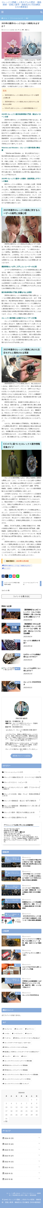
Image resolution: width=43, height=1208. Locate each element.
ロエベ (25, 1056)
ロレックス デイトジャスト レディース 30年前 (17, 1079)
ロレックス (6, 568)
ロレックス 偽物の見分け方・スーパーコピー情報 (22, 777)
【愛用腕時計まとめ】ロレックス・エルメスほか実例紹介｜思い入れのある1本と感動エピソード (32, 613)
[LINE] (17, 576)
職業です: (9, 723)
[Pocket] (14, 576)
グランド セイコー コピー (13, 834)
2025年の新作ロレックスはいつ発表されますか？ (17, 565)
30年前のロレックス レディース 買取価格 (16, 1070)
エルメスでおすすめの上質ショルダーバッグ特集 (31, 968)
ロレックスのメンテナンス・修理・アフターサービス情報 (21, 788)
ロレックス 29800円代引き (32, 683)
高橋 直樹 (14, 29)
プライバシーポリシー (28, 1193)
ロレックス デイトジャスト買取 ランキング (16, 1083)
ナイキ (17, 1056)
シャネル (6, 1033)
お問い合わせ (16, 1193)
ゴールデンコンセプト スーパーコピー (17, 835)
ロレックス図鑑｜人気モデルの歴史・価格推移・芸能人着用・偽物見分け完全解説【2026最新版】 (21, 4)
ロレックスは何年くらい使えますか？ (32, 669)
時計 (28, 29)
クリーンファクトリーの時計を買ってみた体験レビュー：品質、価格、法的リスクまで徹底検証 (31, 942)
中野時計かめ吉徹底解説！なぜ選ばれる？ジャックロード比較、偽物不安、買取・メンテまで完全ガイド (31, 984)
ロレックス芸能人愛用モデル (15, 817)
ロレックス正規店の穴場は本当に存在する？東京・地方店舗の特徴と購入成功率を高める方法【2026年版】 (31, 863)
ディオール (7, 1038)
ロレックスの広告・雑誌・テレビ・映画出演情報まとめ (21, 795)
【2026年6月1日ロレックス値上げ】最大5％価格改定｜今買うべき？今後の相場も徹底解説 (31, 918)
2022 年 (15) (8, 1162)
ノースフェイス (18, 1033)
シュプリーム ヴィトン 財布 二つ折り (31, 954)
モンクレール (8, 1029)
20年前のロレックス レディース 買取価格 (16, 1065)
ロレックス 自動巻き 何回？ (31, 642)
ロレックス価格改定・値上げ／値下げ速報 (20, 801)
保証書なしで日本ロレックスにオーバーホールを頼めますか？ (21, 1051)
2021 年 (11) (8, 1167)
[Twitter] (6, 576)
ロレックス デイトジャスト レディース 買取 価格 (18, 1060)
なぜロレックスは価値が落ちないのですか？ (32, 656)
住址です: (8, 727)
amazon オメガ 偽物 (11, 830)
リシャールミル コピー (12, 829)
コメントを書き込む (21, 596)
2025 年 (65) (8, 1144)
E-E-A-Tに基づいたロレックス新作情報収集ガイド (21, 108)
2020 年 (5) (8, 1173)
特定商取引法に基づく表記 (20, 1195)
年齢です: (8, 721)
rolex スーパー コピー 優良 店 (14, 832)
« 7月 (5, 1121)
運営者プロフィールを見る (21, 756)
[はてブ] (10, 576)
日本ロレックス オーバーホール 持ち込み (15, 1047)
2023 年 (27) (8, 1156)
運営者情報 (33, 1195)
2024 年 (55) (8, 1150)
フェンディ (7, 1056)
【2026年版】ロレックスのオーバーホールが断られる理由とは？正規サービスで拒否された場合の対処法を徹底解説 (31, 877)
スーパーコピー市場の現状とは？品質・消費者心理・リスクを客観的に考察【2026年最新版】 (31, 891)
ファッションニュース (14, 610)
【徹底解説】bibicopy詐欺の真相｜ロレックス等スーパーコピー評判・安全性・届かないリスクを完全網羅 (32, 628)
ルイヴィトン (30, 1029)
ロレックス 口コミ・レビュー (15, 782)
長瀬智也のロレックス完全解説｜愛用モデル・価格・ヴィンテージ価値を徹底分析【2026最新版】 (31, 905)
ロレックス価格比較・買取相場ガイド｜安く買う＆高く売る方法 (21, 806)
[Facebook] (3, 576)
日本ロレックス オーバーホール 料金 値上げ (27, 1038)
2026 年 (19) (8, 1138)
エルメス (29, 1033)
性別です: (18, 721)
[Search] (41, 12)
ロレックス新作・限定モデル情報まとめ (19, 812)
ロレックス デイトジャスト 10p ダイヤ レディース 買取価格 (21, 1074)
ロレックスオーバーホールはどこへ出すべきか (17, 1042)
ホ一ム (8, 1193)
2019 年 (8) (8, 1179)
